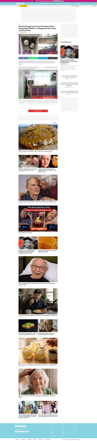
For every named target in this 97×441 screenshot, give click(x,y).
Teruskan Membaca (38, 110)
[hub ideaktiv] (79, 3)
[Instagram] (72, 6)
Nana (67, 78)
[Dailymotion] (77, 6)
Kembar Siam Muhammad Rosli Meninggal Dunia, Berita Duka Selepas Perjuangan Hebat (69, 61)
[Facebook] (71, 6)
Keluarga (20, 24)
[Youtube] (76, 6)
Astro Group (78, 439)
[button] (76, 3)
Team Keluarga (62, 64)
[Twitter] (74, 6)
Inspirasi (24, 24)
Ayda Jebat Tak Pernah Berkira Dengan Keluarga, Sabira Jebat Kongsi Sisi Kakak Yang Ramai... (69, 84)
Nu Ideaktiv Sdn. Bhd (70, 439)
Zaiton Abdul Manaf (23, 32)
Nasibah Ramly (41, 67)
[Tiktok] (75, 6)
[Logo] (20, 3)
